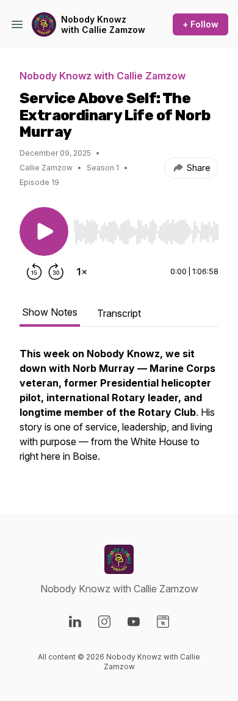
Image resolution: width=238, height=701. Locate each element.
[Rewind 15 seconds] (34, 271)
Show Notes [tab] (50, 312)
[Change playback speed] (82, 271)
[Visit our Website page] (163, 622)
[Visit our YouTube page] (134, 622)
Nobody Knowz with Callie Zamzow (103, 24)
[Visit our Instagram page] (104, 622)
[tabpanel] (119, 411)
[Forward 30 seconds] (56, 271)
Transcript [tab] (119, 313)
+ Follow (200, 24)
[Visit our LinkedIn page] (75, 622)
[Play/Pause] (44, 231)
